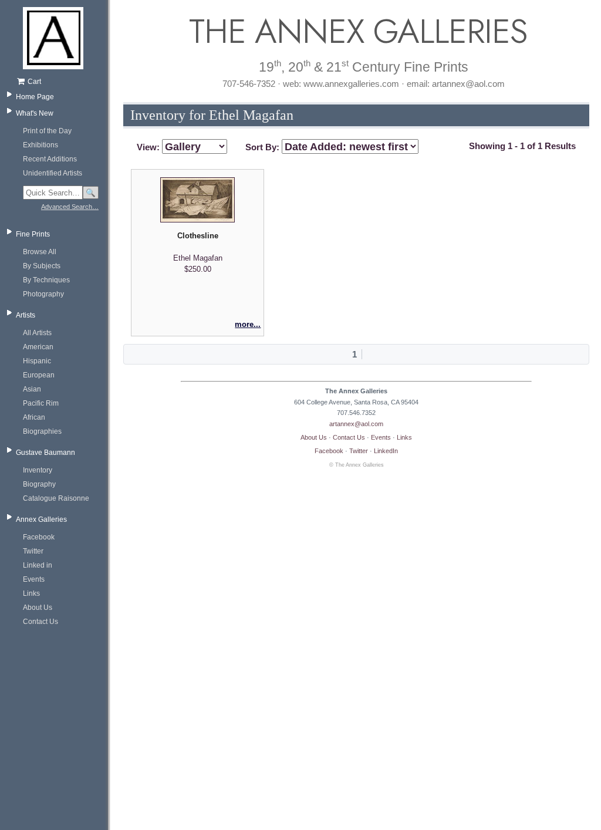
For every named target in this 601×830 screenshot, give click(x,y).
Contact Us (40, 622)
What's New (34, 113)
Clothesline (197, 235)
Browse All (39, 252)
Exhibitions (40, 145)
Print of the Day (47, 131)
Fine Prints (33, 234)
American (38, 347)
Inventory (37, 470)
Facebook (39, 537)
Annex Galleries (41, 519)
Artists (25, 315)
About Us (37, 607)
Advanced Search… (70, 206)
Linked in (37, 565)
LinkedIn (386, 450)
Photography (43, 294)
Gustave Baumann (45, 452)
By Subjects (41, 266)
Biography (39, 484)
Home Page (35, 97)
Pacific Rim (41, 403)
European (39, 375)
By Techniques (46, 280)
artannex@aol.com (356, 423)
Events (34, 579)
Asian (32, 389)
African (34, 417)
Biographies (42, 431)
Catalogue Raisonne (56, 498)
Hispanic (37, 361)
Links (31, 593)
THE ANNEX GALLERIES (356, 31)
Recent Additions (50, 159)
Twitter (33, 551)
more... (248, 324)
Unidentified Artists (52, 173)
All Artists (37, 333)
